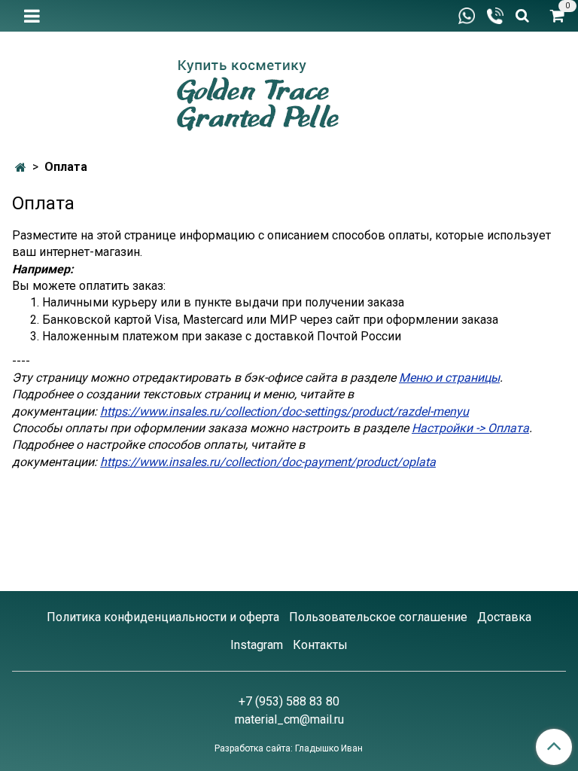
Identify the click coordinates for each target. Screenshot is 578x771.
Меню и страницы (449, 377)
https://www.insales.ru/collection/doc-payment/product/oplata (268, 462)
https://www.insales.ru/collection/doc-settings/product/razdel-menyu (284, 411)
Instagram (256, 645)
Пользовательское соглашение (378, 617)
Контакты (320, 645)
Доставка (504, 617)
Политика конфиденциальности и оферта (163, 617)
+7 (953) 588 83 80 (289, 701)
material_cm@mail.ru (289, 719)
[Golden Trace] (289, 90)
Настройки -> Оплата (470, 428)
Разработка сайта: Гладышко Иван (288, 748)
